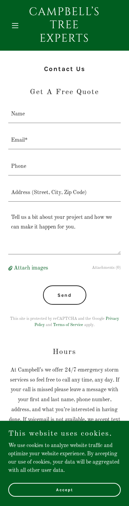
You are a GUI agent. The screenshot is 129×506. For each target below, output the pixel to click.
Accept (64, 489)
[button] (16, 25)
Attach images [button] (31, 268)
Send (64, 295)
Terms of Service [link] (68, 325)
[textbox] (64, 114)
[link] (64, 40)
